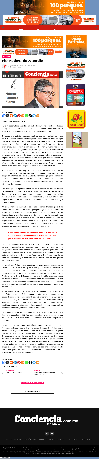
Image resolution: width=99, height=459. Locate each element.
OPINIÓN (28, 439)
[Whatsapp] (26, 115)
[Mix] (22, 115)
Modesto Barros (15, 67)
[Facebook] (4, 115)
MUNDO (41, 439)
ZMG (34, 439)
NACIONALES (18, 439)
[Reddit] (11, 115)
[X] (7, 115)
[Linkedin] (15, 115)
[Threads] (30, 115)
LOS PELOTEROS (74, 439)
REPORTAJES (50, 439)
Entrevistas (61, 439)
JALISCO (9, 439)
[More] (37, 115)
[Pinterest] (19, 115)
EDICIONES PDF (87, 439)
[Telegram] (34, 115)
